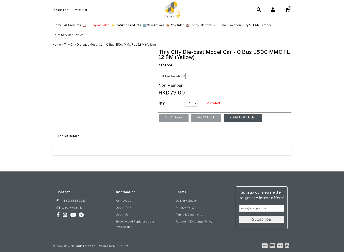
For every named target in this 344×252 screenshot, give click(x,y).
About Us (122, 214)
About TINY (123, 207)
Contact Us (123, 200)
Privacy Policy (185, 207)
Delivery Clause (186, 200)
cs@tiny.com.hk (72, 207)
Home (57, 44)
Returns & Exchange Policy (194, 221)
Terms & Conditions (189, 214)
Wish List (81, 9)
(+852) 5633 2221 (74, 200)
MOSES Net (120, 245)
